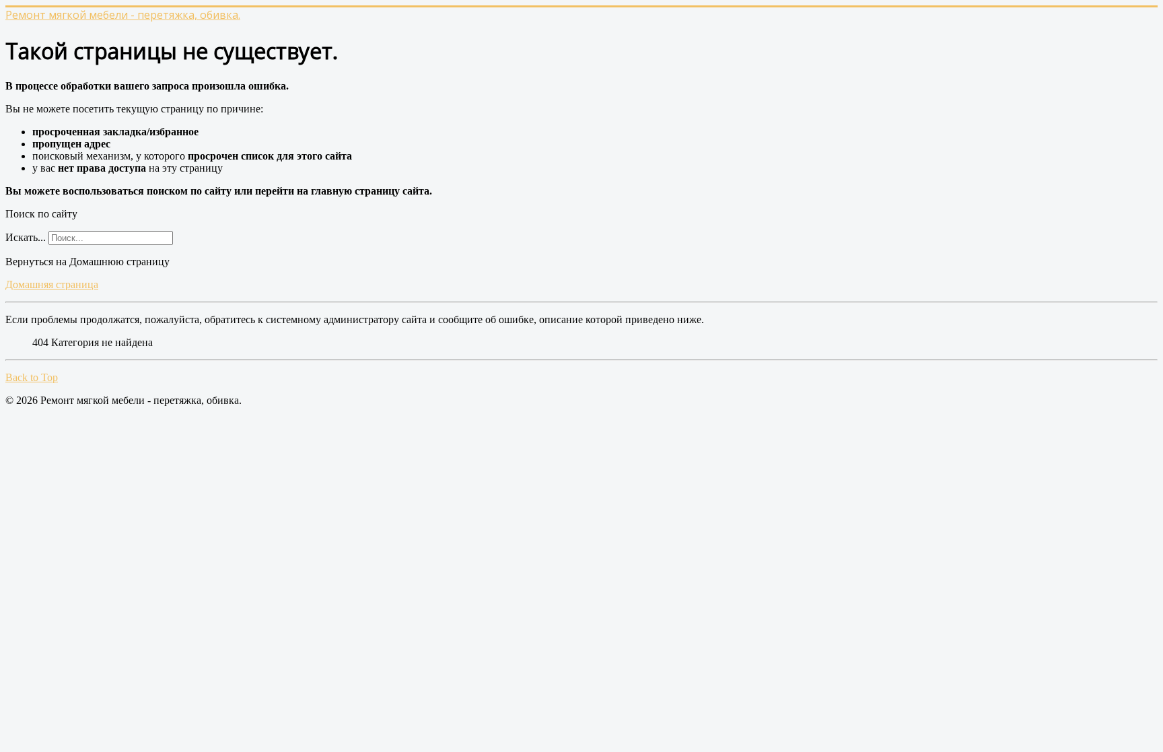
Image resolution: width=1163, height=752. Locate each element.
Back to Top (31, 377)
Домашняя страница (51, 284)
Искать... (25, 237)
